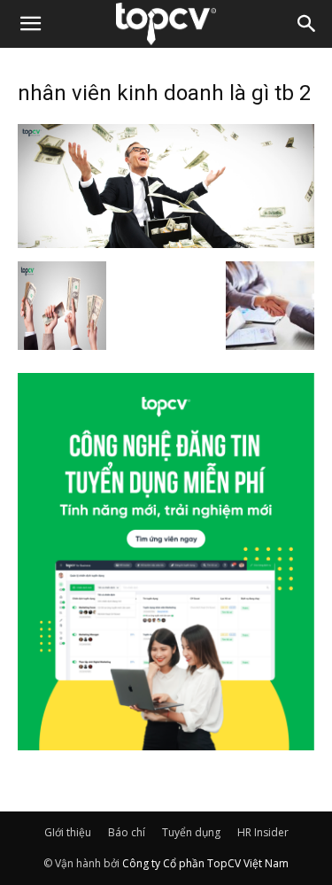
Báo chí (126, 832)
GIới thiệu (67, 832)
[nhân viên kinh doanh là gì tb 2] (166, 243)
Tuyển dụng (191, 832)
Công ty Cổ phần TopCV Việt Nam (205, 863)
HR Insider (263, 832)
